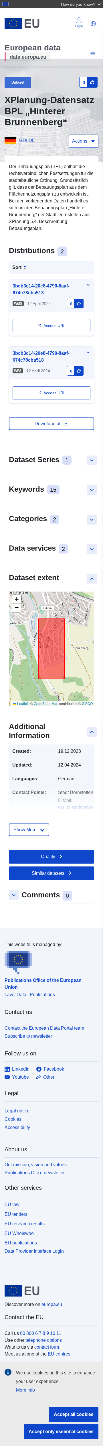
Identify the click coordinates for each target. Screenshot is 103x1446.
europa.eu (51, 1304)
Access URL (54, 325)
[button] (81, 4)
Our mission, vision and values (36, 1164)
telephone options (43, 1340)
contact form (46, 1347)
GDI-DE (27, 140)
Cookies (13, 1119)
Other (48, 1077)
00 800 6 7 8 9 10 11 (40, 1333)
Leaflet (22, 703)
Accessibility (17, 1127)
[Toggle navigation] (91, 53)
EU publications (21, 1242)
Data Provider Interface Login (34, 1251)
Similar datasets (48, 873)
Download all (48, 423)
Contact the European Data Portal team (44, 1028)
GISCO (87, 703)
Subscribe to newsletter (28, 1036)
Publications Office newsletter (35, 1172)
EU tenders (16, 1214)
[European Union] (49, 1291)
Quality (48, 856)
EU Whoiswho (19, 1233)
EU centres (59, 1354)
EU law (12, 1204)
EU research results (25, 1223)
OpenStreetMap (46, 703)
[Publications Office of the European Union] (49, 961)
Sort (16, 267)
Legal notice (17, 1110)
